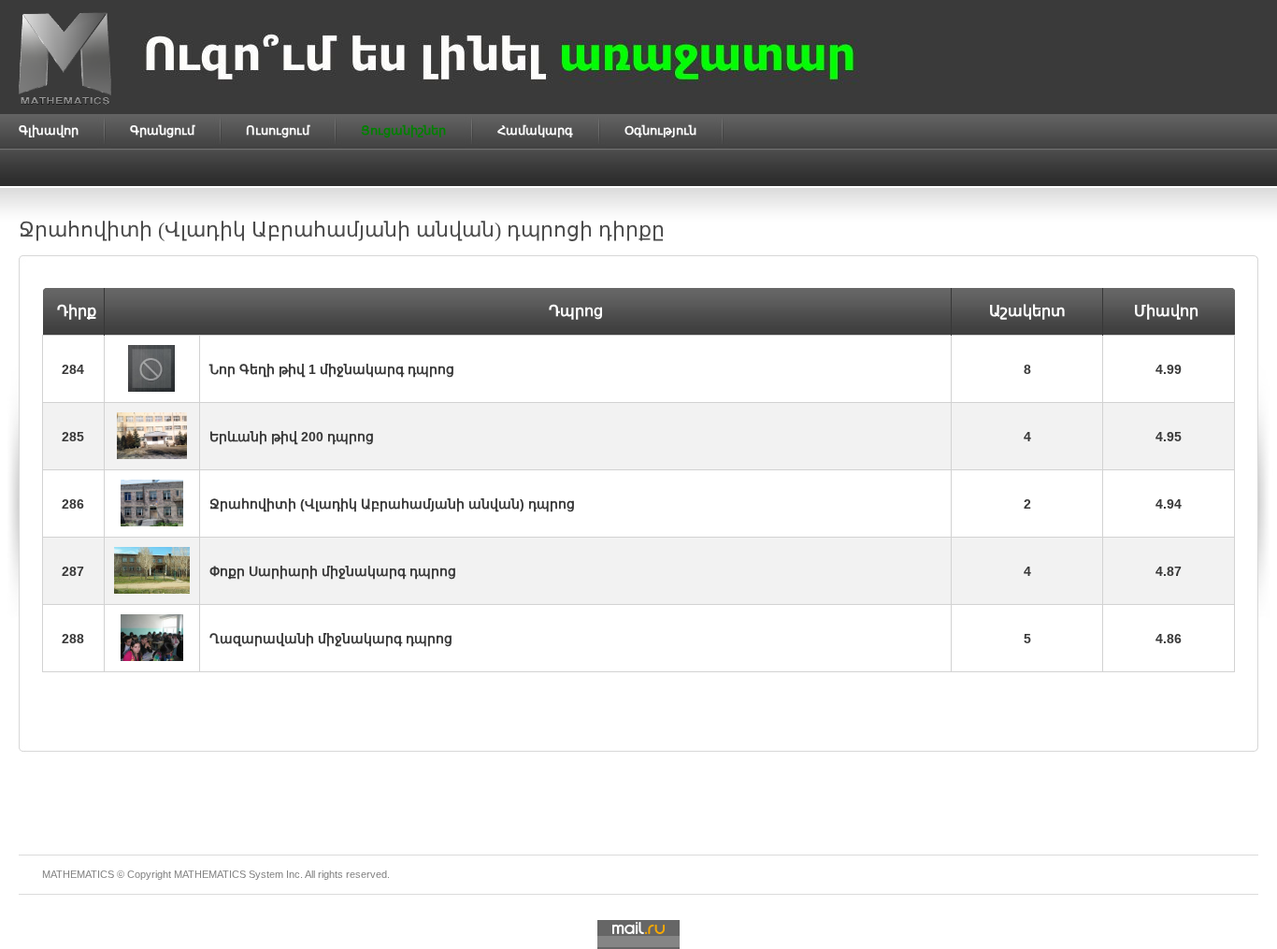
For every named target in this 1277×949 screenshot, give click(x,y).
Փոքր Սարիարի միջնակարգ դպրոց (332, 571)
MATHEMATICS (210, 874)
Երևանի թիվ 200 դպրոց (291, 436)
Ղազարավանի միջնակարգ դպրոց (330, 638)
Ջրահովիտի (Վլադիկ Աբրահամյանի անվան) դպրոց (392, 503)
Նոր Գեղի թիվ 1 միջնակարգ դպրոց (331, 369)
